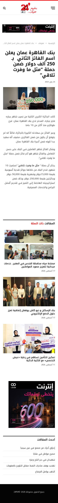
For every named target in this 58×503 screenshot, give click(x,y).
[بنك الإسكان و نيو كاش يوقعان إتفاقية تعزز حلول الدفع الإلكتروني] (29, 291)
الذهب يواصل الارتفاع (45, 472)
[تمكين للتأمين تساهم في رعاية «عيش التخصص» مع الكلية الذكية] (29, 338)
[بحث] (4, 8)
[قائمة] (53, 8)
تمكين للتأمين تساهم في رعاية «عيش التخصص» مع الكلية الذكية (34, 359)
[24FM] (29, 8)
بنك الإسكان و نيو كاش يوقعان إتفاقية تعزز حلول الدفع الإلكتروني (31, 312)
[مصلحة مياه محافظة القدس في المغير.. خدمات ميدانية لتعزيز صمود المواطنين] (29, 244)
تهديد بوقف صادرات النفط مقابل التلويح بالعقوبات (30, 466)
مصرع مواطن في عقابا (44, 454)
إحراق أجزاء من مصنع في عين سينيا (37, 448)
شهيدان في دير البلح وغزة (42, 460)
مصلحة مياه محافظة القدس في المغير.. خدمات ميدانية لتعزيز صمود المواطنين (29, 265)
